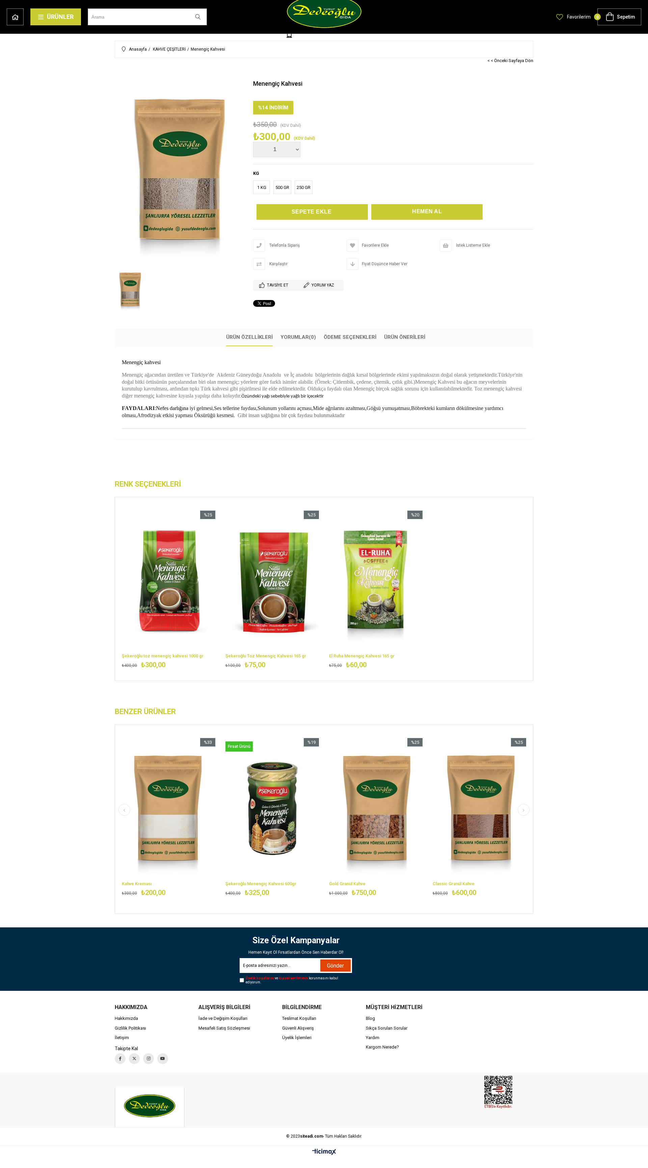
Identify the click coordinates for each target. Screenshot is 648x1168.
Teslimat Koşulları (299, 1018)
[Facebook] (120, 1058)
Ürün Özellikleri (249, 337)
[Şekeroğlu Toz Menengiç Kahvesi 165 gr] (272, 581)
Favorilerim (578, 17)
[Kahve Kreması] (168, 808)
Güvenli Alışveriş (298, 1028)
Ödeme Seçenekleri (350, 337)
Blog (370, 1018)
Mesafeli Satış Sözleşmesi (224, 1028)
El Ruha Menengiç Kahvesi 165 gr (362, 655)
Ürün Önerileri (404, 337)
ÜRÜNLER (60, 16)
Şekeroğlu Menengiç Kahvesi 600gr (260, 883)
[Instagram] (148, 1058)
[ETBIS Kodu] (498, 1092)
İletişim (122, 1037)
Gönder (335, 965)
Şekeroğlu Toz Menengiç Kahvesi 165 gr (265, 655)
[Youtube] (162, 1058)
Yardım (372, 1037)
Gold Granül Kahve (347, 883)
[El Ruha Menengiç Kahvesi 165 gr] (376, 581)
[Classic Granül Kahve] (479, 808)
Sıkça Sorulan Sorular (386, 1028)
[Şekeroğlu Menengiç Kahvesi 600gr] (272, 808)
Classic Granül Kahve (454, 883)
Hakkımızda (126, 1018)
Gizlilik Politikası (130, 1028)
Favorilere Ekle (168, 590)
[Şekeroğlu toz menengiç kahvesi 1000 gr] (168, 581)
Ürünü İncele (191, 590)
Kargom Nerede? (382, 1047)
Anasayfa (15, 16)
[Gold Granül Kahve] (376, 808)
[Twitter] (134, 1058)
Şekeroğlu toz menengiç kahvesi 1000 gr (163, 655)
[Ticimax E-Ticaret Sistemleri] (324, 1152)
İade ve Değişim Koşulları (222, 1018)
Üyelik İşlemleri (297, 1037)
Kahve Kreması (137, 883)
